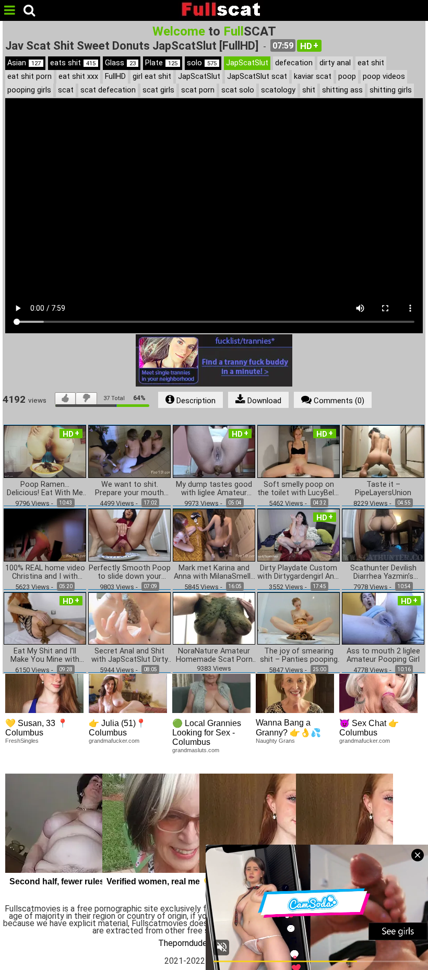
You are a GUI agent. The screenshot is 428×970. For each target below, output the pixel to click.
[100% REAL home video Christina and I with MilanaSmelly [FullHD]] (45, 534)
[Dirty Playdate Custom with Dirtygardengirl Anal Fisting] (298, 534)
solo (202, 63)
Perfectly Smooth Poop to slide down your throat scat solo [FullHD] (130, 572)
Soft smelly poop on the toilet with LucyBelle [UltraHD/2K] (298, 489)
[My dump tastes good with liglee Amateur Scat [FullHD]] (214, 451)
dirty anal (335, 63)
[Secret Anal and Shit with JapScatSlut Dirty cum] (129, 618)
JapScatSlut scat (257, 76)
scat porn (198, 90)
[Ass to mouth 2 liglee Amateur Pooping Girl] (383, 618)
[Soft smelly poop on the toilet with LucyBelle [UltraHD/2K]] (298, 451)
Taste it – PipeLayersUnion (383, 489)
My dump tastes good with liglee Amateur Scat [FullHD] (214, 489)
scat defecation (108, 90)
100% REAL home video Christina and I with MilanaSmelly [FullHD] (45, 572)
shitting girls (391, 90)
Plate (161, 63)
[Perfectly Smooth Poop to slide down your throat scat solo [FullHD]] (129, 534)
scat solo (237, 90)
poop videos (384, 76)
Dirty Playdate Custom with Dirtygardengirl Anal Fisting (298, 572)
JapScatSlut (247, 63)
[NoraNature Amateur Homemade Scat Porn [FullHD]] (214, 618)
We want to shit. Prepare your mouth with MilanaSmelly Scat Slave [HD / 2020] (129, 489)
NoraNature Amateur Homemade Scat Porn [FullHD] (214, 655)
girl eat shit (152, 76)
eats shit (73, 63)
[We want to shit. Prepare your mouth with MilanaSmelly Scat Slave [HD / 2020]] (129, 451)
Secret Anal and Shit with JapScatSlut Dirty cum (129, 655)
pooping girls (29, 90)
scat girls (158, 90)
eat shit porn (29, 76)
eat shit (371, 63)
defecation (294, 63)
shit (308, 90)
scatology (278, 90)
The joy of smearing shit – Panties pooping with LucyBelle (299, 655)
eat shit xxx (78, 76)
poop (347, 76)
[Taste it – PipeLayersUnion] (383, 451)
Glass (120, 63)
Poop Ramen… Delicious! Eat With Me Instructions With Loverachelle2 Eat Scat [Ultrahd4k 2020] (45, 489)
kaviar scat (312, 76)
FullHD (115, 76)
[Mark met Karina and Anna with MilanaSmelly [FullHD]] (214, 534)
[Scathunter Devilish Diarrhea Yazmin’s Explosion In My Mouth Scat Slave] (383, 534)
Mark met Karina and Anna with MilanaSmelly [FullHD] (214, 572)
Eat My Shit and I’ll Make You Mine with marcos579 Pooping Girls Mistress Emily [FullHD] (45, 655)
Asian (24, 63)
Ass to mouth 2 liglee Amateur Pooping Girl (383, 655)
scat (66, 90)
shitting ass (342, 90)
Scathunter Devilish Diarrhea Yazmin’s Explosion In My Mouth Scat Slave (383, 572)
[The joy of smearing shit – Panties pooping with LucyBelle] (298, 618)
